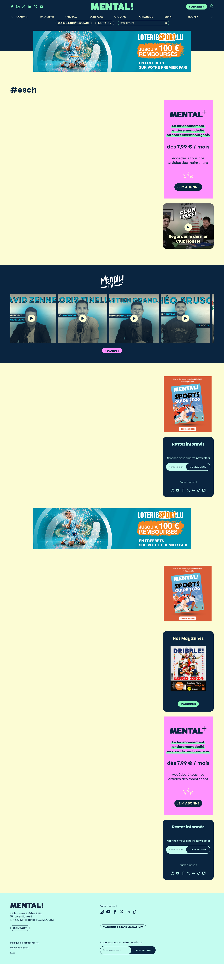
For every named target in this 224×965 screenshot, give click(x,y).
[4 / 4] (188, 668)
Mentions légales (19, 947)
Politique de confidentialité (24, 942)
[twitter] (35, 6)
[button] (212, 17)
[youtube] (41, 6)
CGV (12, 952)
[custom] (23, 6)
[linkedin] (29, 6)
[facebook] (12, 6)
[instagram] (18, 6)
